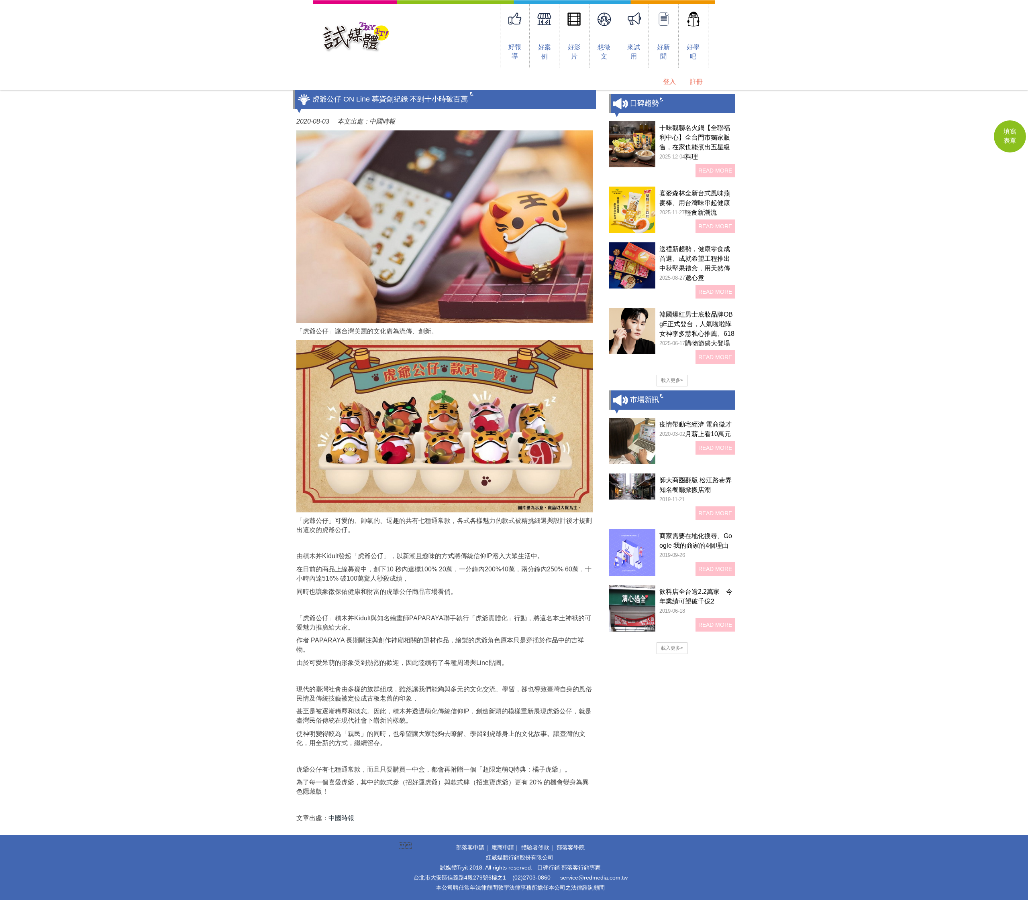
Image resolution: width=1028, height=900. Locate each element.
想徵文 (604, 52)
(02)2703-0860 (531, 877)
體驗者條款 (535, 847)
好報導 (514, 51)
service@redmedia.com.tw (594, 877)
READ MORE (715, 170)
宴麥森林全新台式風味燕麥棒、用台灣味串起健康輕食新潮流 (694, 203)
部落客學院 (571, 847)
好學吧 (693, 52)
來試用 (633, 52)
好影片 (574, 52)
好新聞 (663, 52)
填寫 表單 (1010, 136)
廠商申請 (503, 847)
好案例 (544, 52)
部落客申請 (470, 847)
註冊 (696, 81)
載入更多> (672, 380)
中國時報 (341, 818)
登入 (669, 81)
